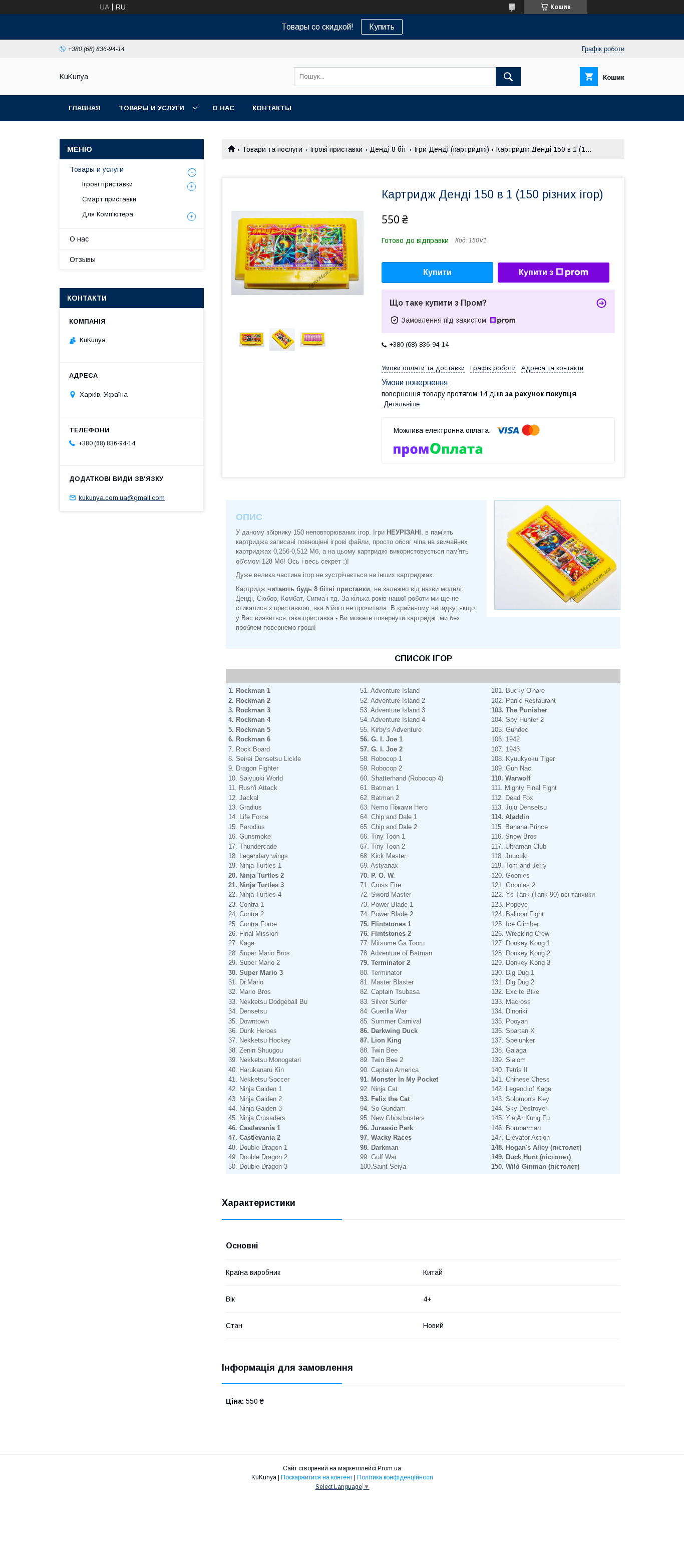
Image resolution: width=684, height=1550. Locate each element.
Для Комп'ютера (107, 214)
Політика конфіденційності (395, 1477)
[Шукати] (508, 76)
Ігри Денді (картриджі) (451, 149)
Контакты (271, 108)
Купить (382, 27)
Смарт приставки (109, 199)
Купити (437, 272)
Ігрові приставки (336, 149)
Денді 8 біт (388, 149)
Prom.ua (389, 1468)
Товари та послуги (272, 149)
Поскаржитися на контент (317, 1477)
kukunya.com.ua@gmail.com (122, 497)
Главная (85, 108)
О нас (223, 108)
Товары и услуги (151, 108)
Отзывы (83, 259)
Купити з (536, 272)
